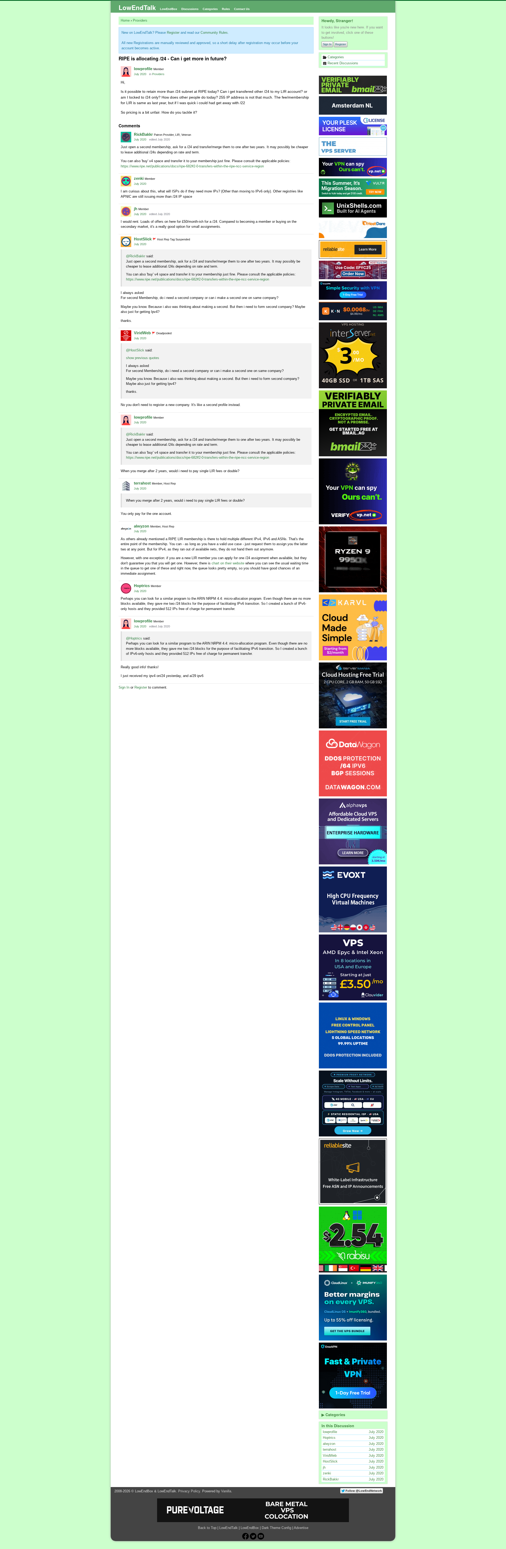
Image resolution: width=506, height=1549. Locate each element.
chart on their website (228, 563)
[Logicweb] (353, 1035)
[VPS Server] (353, 146)
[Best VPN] (353, 491)
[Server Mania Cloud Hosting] (353, 695)
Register (340, 44)
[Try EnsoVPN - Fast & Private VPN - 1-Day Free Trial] (353, 1375)
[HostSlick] (126, 241)
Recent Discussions (342, 63)
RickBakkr (143, 134)
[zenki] (126, 181)
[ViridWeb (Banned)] (126, 335)
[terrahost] (126, 486)
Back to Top (207, 1528)
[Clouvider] (353, 967)
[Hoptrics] (126, 588)
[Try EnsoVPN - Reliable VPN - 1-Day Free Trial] (353, 290)
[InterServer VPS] (353, 355)
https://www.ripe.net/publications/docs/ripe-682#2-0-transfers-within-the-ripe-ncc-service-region (192, 166)
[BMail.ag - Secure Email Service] (353, 85)
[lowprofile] (126, 71)
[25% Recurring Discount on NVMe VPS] (353, 270)
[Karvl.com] (353, 627)
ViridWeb (142, 333)
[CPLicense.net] (353, 126)
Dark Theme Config (276, 1528)
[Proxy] (353, 1103)
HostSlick (143, 239)
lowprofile (143, 68)
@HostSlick (135, 350)
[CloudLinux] (353, 1307)
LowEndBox (168, 9)
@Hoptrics (134, 638)
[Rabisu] (353, 1239)
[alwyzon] (126, 529)
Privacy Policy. (189, 1491)
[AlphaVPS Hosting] (353, 831)
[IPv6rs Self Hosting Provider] (353, 208)
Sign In (327, 44)
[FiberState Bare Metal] (353, 559)
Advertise (301, 1528)
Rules (226, 9)
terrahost (142, 483)
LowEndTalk (137, 7)
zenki (139, 178)
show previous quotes (142, 358)
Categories (210, 9)
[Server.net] (353, 105)
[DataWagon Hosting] (353, 763)
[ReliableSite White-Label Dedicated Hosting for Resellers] (353, 249)
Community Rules (214, 33)
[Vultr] (353, 187)
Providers (158, 74)
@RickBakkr (135, 256)
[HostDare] (353, 229)
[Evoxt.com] (353, 899)
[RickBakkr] (126, 137)
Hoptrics (142, 585)
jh (135, 208)
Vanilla (226, 1491)
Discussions (189, 9)
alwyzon (141, 526)
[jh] (126, 211)
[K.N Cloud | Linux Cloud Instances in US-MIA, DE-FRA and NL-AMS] (353, 311)
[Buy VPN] (353, 167)
